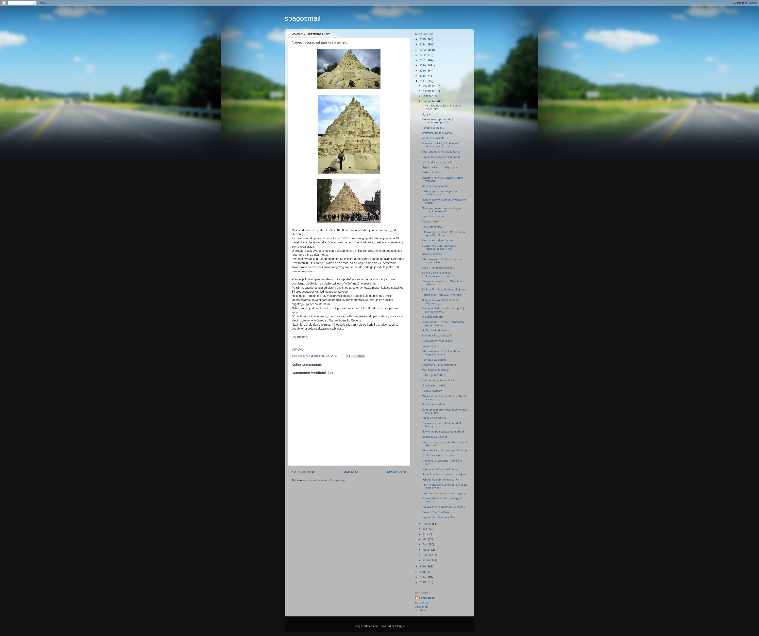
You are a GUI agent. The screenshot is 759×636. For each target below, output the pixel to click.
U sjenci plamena (432, 316)
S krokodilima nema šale (437, 162)
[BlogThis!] (352, 356)
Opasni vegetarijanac (435, 186)
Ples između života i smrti (437, 240)
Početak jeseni (431, 221)
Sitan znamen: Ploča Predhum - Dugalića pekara (442, 353)
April (426, 544)
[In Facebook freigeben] (360, 356)
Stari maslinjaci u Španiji (437, 335)
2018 (423, 75)
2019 (423, 70)
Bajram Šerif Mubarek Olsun (439, 517)
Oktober (428, 95)
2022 (423, 55)
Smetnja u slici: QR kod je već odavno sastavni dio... (440, 145)
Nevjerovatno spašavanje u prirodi (443, 431)
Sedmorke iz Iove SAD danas (440, 469)
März (426, 549)
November (429, 90)
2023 (423, 49)
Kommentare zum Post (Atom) (326, 480)
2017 (423, 81)
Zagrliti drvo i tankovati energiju (441, 294)
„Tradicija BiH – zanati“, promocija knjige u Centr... (443, 323)
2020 (423, 65)
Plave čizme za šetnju (435, 512)
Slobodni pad (430, 346)
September (430, 101)
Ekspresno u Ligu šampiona (439, 364)
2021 (423, 60)
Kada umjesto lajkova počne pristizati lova (439, 193)
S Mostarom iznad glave (437, 340)
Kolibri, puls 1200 (432, 375)
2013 (423, 582)
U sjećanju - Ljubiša (434, 385)
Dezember (429, 85)
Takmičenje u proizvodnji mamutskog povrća (437, 121)
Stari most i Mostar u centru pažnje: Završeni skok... (444, 310)
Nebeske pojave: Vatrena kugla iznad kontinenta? (441, 210)
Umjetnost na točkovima (437, 132)
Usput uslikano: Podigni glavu (440, 167)
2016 (423, 566)
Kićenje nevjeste (432, 390)
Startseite (350, 472)
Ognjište (427, 114)
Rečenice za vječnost (435, 436)
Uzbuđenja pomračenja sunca (440, 479)
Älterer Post (396, 472)
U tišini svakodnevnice (435, 330)
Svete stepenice (432, 226)
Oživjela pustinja (432, 254)
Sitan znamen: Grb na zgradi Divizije (444, 450)
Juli (425, 528)
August (427, 523)
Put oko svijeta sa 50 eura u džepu (443, 506)
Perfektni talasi (431, 172)
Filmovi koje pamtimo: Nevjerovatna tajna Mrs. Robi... (444, 234)
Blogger (400, 626)
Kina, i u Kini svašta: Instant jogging (444, 493)
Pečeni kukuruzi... (433, 127)
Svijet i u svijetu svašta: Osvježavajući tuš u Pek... (439, 274)
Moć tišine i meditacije (435, 369)
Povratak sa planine (434, 359)
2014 (423, 577)
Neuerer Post (303, 472)
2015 (423, 571)
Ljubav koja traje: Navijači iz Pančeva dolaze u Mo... (439, 247)
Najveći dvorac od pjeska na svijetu (444, 474)
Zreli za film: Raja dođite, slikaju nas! (444, 289)
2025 (423, 39)
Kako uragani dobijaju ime (438, 267)
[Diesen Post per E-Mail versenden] (348, 356)
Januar (427, 560)
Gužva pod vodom (433, 404)
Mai (425, 539)
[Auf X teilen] (356, 356)
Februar (428, 554)
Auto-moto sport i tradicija (438, 380)
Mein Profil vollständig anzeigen (421, 607)
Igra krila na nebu (433, 216)
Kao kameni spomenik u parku (441, 156)
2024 (423, 44)
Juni (426, 534)
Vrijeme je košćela (433, 138)
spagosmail (303, 18)
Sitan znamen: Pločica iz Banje (441, 151)
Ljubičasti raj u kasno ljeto (438, 455)
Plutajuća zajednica (434, 417)
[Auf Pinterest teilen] (363, 356)
